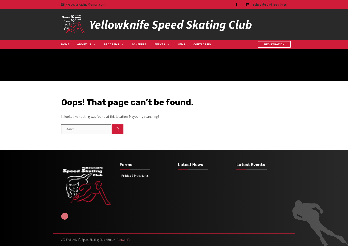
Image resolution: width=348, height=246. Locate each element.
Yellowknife (123, 240)
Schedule (139, 44)
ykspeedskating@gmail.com (85, 4)
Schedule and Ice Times (270, 4)
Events (159, 44)
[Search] (117, 129)
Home (65, 44)
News (181, 44)
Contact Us (202, 44)
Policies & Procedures (135, 176)
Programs (111, 44)
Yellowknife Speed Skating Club (170, 24)
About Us (84, 44)
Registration (274, 44)
